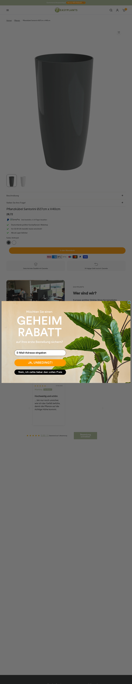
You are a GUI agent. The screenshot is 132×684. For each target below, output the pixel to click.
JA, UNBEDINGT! (40, 362)
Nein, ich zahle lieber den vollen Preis (40, 372)
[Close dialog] (129, 302)
